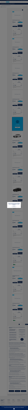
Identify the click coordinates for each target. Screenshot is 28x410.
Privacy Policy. (22, 407)
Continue (14, 206)
